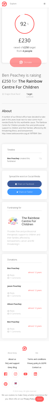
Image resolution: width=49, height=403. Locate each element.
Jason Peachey (14, 286)
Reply (11, 275)
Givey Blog (12, 367)
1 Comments (15, 278)
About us (12, 359)
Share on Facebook (25, 184)
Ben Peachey (13, 158)
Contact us (36, 367)
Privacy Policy (29, 399)
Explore (13, 3)
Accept (39, 399)
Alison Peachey (14, 304)
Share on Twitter (25, 192)
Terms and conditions (37, 359)
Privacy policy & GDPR (36, 363)
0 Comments (15, 313)
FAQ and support (12, 363)
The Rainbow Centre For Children (31, 221)
